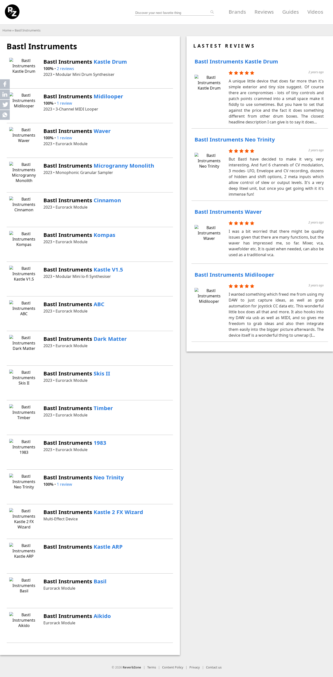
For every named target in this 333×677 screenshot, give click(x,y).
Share (5, 84)
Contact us (214, 667)
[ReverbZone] (12, 12)
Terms (151, 667)
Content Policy (172, 667)
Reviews (264, 11)
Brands (237, 11)
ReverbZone (132, 667)
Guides (290, 11)
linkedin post (5, 95)
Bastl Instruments (27, 30)
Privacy (194, 667)
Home (6, 30)
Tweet (5, 105)
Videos (315, 11)
